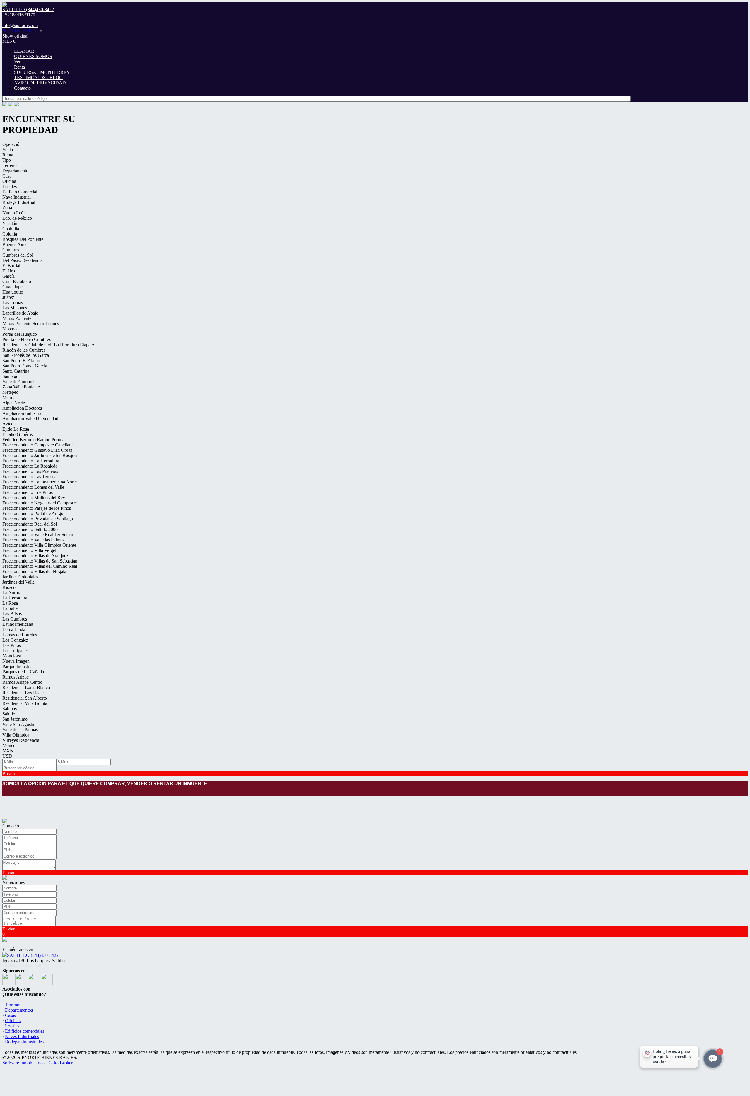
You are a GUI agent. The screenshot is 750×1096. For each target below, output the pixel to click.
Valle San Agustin (18, 724)
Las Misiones (14, 307)
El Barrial (11, 265)
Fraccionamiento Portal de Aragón (34, 513)
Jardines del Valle (18, 581)
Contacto (22, 88)
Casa (6, 175)
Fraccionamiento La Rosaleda (29, 465)
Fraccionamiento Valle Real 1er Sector (37, 534)
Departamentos (19, 1010)
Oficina (9, 181)
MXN (7, 750)
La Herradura (14, 597)
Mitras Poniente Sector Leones (30, 323)
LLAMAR (24, 51)
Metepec (10, 392)
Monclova (11, 655)
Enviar (8, 872)
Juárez (8, 297)
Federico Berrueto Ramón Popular (34, 439)
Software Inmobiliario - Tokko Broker (37, 1062)
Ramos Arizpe (15, 676)
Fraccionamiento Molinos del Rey (33, 497)
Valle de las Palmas (20, 729)
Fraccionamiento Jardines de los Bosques (40, 455)
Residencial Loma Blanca (26, 687)
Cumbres (10, 249)
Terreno (9, 165)
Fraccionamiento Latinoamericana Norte (39, 481)
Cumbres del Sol (17, 255)
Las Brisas (12, 613)
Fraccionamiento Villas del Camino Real (39, 566)
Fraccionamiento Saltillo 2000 (30, 529)
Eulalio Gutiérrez (18, 434)
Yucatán (9, 223)
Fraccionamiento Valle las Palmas (33, 539)
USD (7, 756)
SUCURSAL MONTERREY (42, 72)
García (8, 276)
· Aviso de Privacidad (21, 965)
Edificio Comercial (19, 191)
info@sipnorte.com (20, 25)
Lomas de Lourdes (19, 634)
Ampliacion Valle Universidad (30, 418)
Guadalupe (12, 286)
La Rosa (10, 603)
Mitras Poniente (16, 318)
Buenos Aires (14, 244)
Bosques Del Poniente (22, 239)
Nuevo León (14, 212)
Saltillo (8, 713)
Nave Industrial (16, 197)
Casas (10, 1015)
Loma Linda (13, 629)
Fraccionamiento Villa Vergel (29, 550)
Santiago (10, 376)
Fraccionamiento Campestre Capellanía (38, 444)
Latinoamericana (17, 624)
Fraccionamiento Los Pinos (27, 492)
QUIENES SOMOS (33, 56)
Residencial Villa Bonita (24, 703)
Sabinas (9, 708)
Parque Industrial (18, 666)
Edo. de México (17, 218)
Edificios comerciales (24, 1031)
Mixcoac (10, 328)
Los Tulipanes (15, 650)
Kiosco (9, 587)
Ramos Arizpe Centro (22, 682)
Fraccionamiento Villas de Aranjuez (35, 555)
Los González (15, 640)
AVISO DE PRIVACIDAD (40, 82)
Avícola (9, 423)
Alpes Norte (13, 402)
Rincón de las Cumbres (23, 349)
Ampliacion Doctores (22, 407)
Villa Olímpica (15, 734)
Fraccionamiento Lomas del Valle (33, 487)
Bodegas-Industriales (24, 1041)
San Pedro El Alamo (21, 360)
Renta (19, 66)
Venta (19, 61)
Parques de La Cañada (23, 671)
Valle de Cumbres (18, 381)
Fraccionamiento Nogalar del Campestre (39, 502)
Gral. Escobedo (16, 281)
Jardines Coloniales (20, 576)
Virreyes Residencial (21, 740)
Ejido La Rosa (15, 429)
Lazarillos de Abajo (20, 313)
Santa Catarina (15, 371)
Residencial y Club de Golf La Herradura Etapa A (48, 344)
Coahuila (10, 228)
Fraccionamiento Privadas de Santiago (37, 518)
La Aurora (11, 592)
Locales (9, 186)
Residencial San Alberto (24, 698)
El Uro (8, 270)
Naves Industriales (22, 1036)
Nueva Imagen (16, 661)
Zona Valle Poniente (21, 386)
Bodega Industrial (18, 202)
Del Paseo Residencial (23, 260)
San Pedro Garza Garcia (24, 365)
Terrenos (13, 1004)
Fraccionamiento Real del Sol (29, 523)
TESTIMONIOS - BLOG (38, 77)
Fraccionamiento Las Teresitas (30, 476)
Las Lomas (12, 302)
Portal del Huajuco (19, 334)
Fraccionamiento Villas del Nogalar (35, 571)
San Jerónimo (15, 719)
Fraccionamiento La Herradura (30, 460)
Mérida (9, 397)
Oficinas (13, 1020)
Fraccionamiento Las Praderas (30, 471)
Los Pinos (11, 645)
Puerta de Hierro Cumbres (26, 339)
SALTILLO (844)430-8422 (33, 955)
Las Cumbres (14, 618)
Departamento (15, 170)
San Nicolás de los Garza (25, 355)
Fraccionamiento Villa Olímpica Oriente (39, 545)
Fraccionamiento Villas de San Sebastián (39, 560)
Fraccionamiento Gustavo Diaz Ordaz (37, 450)
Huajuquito (12, 291)
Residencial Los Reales (23, 692)
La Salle (10, 608)
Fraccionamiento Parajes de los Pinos (36, 508)
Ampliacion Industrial (22, 413)
